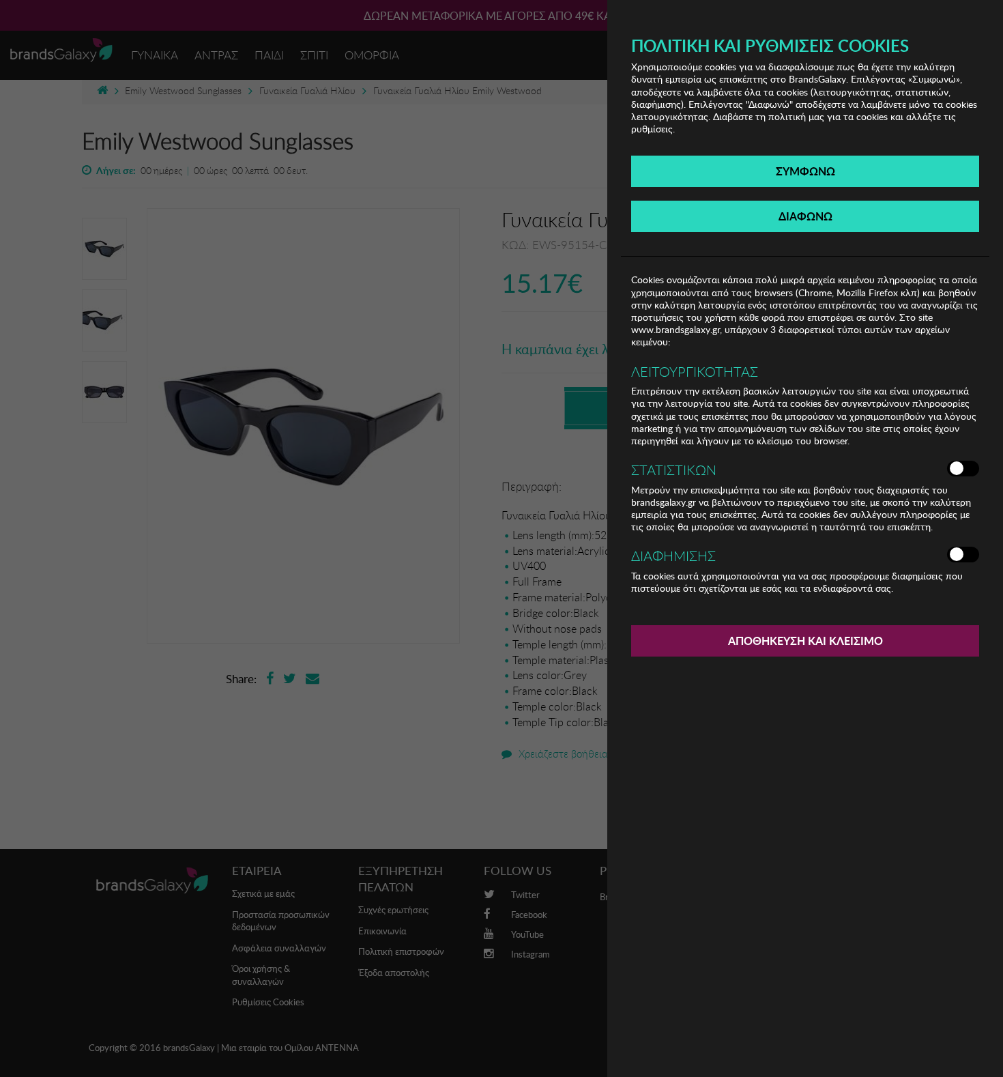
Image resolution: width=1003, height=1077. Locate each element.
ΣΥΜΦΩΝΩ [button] (805, 171)
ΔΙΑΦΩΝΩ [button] (805, 216)
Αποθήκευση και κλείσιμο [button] (805, 640)
